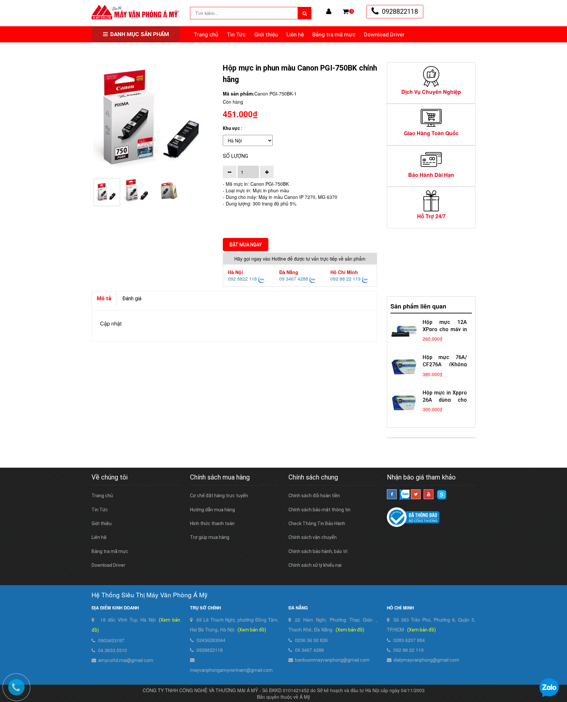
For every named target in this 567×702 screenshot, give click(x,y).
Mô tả (104, 298)
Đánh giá (131, 298)
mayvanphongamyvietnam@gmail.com (231, 670)
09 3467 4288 (293, 278)
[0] (346, 11)
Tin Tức (236, 34)
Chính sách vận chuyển (312, 537)
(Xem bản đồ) (252, 629)
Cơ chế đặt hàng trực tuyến (219, 495)
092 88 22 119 (345, 278)
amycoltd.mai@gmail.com (125, 660)
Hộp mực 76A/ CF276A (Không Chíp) (445, 364)
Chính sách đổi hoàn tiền (314, 495)
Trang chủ (206, 34)
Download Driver (384, 34)
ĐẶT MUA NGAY (245, 244)
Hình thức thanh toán (212, 523)
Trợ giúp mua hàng (209, 537)
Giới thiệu (266, 34)
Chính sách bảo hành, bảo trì (317, 551)
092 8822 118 (242, 278)
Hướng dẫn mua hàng (212, 509)
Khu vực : (232, 128)
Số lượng (235, 156)
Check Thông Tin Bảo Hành (316, 523)
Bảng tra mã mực (333, 34)
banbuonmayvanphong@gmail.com (332, 660)
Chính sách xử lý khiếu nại (315, 565)
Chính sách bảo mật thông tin (319, 509)
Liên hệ (295, 34)
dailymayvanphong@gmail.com (426, 660)
